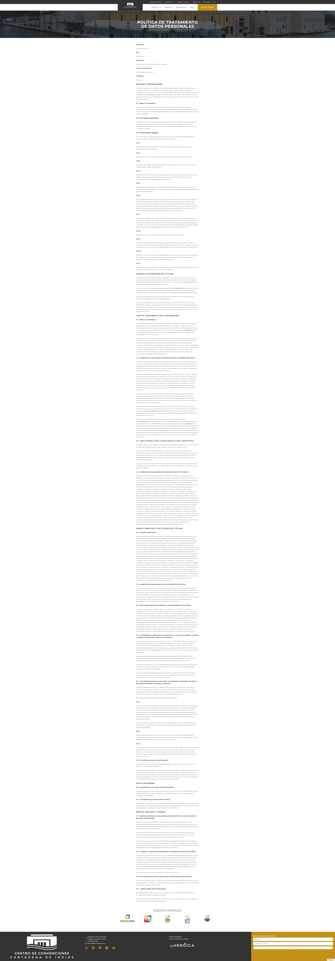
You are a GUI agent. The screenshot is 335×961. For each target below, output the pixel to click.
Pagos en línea (196, 2)
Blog (192, 7)
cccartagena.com (178, 288)
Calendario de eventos (156, 2)
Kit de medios (206, 2)
